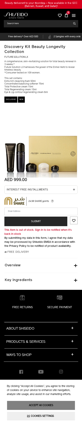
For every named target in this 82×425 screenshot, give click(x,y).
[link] (16, 15)
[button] (73, 15)
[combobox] (39, 23)
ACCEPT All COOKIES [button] (41, 405)
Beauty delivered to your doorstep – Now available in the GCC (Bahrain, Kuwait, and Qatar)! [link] (41, 4)
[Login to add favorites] (74, 220)
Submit (36, 221)
